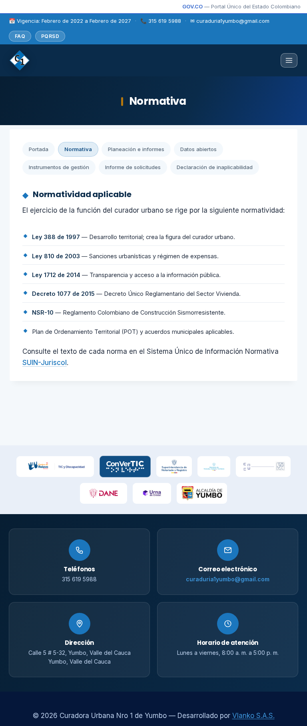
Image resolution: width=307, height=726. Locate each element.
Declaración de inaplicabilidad (215, 167)
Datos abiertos (198, 149)
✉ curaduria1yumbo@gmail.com (229, 21)
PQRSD (50, 36)
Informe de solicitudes (133, 167)
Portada (38, 149)
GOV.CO (192, 6)
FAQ (20, 36)
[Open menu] (289, 60)
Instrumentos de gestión (59, 167)
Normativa (78, 149)
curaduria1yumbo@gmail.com (227, 579)
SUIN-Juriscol (44, 363)
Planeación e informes (136, 149)
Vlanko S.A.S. (253, 716)
